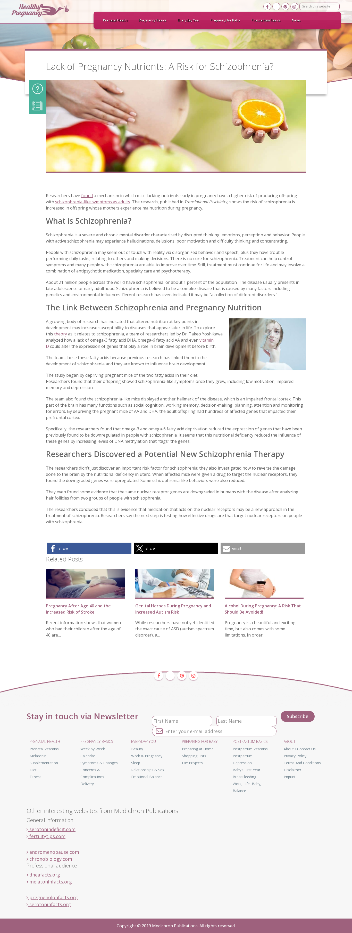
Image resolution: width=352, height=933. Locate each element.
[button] (89, 548)
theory (60, 334)
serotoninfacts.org (49, 904)
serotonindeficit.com (52, 829)
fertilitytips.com (46, 836)
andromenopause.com (53, 852)
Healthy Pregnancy (49, 10)
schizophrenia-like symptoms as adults (92, 202)
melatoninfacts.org (50, 882)
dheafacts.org (44, 875)
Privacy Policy (295, 755)
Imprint (290, 776)
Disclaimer (292, 769)
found (87, 195)
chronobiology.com (50, 859)
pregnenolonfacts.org (53, 897)
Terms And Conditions (302, 762)
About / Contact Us (300, 748)
